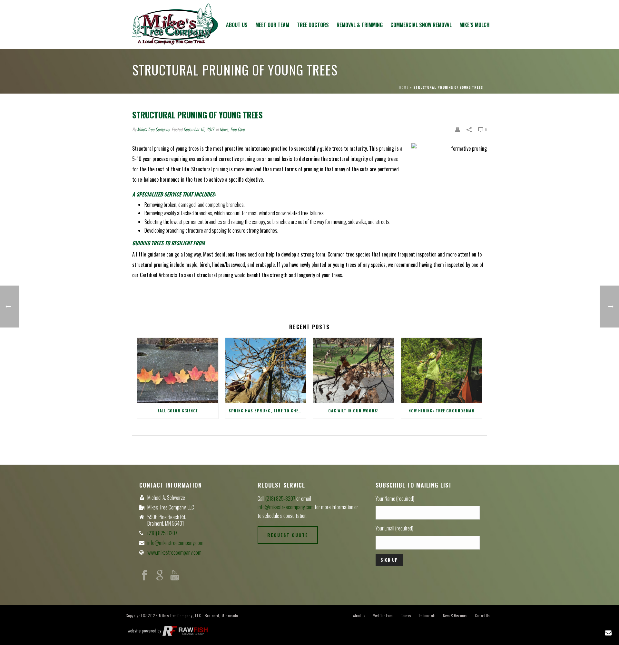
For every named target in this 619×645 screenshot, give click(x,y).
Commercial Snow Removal (421, 25)
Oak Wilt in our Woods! (353, 410)
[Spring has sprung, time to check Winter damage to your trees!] (265, 370)
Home (403, 87)
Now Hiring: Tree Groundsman (441, 410)
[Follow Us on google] (159, 575)
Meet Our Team (272, 25)
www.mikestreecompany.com (174, 552)
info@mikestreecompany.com (175, 543)
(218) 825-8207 (162, 533)
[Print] (457, 129)
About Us (237, 25)
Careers (405, 615)
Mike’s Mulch (474, 25)
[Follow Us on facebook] (144, 575)
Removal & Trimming (360, 25)
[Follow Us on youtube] (175, 575)
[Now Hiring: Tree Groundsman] (441, 370)
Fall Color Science (178, 410)
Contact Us (482, 615)
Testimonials (426, 615)
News (224, 129)
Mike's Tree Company (153, 129)
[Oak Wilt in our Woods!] (353, 370)
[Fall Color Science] (177, 370)
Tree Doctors (313, 25)
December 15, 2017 (198, 129)
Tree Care (237, 129)
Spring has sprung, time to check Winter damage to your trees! (267, 410)
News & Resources (455, 615)
